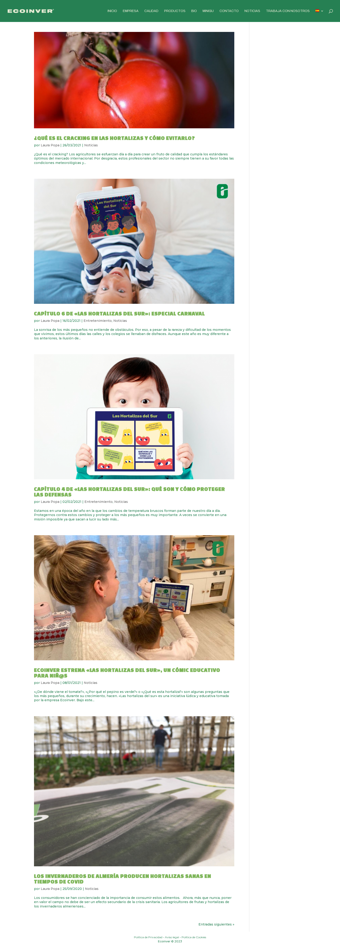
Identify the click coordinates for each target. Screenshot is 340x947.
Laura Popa (50, 145)
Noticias (252, 11)
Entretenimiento (97, 321)
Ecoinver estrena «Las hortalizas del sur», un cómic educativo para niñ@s (127, 672)
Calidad (151, 11)
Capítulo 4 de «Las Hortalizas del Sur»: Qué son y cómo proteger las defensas (129, 491)
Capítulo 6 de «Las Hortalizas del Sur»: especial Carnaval (119, 313)
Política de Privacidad (148, 937)
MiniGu (208, 11)
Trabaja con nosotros (288, 11)
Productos (174, 11)
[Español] (319, 15)
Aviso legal (172, 937)
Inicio (112, 11)
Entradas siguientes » (216, 924)
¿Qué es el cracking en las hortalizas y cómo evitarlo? (114, 138)
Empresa (131, 11)
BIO (194, 11)
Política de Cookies (194, 937)
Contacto (229, 11)
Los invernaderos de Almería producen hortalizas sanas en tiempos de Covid (122, 878)
